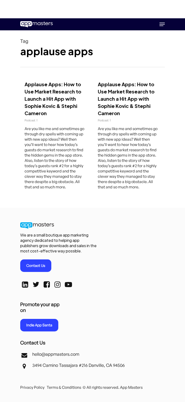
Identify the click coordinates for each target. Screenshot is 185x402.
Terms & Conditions (64, 387)
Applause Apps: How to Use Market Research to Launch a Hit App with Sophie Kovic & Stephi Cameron (53, 98)
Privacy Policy (32, 387)
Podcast (30, 120)
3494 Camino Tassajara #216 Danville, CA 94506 (78, 365)
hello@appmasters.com (55, 354)
